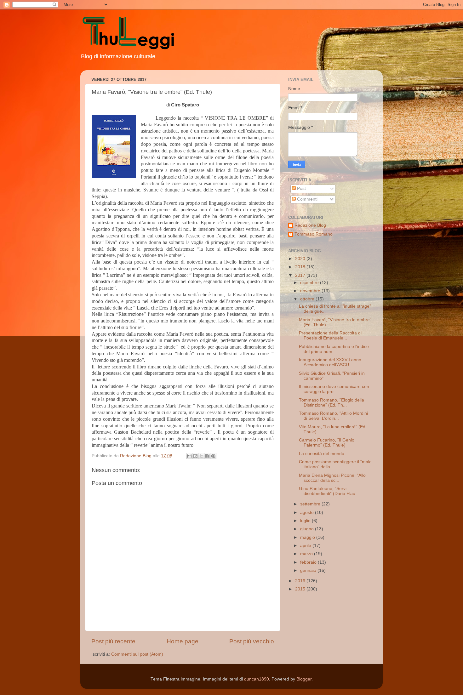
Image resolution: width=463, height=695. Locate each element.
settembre (311, 504)
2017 (300, 275)
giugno (307, 529)
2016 (300, 580)
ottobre (308, 299)
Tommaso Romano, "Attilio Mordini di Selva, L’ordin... (333, 416)
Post (301, 188)
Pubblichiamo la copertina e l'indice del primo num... (334, 349)
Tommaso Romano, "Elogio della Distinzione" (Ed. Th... (331, 402)
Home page (182, 641)
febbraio (309, 562)
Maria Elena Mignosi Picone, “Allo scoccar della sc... (332, 478)
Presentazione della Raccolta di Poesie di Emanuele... (330, 335)
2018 (300, 267)
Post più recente (113, 641)
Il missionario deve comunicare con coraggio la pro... (334, 389)
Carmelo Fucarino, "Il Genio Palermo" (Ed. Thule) (326, 442)
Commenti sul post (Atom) (137, 654)
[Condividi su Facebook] (207, 456)
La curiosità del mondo (321, 453)
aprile (306, 545)
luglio (306, 520)
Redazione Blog (310, 225)
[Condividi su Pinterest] (213, 456)
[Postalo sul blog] (195, 456)
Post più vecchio (251, 641)
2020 (300, 258)
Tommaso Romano (313, 234)
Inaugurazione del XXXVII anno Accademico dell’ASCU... (330, 362)
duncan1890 (256, 679)
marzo (307, 553)
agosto (307, 512)
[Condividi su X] (201, 456)
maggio (308, 537)
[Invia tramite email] (189, 456)
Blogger (304, 679)
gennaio (308, 570)
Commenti (306, 199)
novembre (311, 290)
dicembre (310, 282)
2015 (300, 589)
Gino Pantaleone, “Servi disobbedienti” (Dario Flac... (329, 491)
